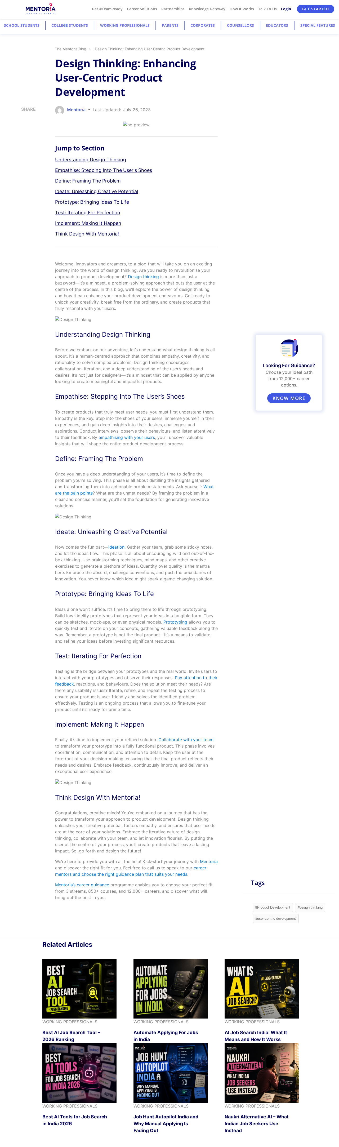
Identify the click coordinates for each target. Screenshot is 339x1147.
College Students (69, 25)
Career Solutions (142, 8)
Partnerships (173, 8)
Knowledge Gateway (207, 8)
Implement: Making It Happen (88, 223)
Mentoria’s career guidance (82, 884)
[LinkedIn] (22, 128)
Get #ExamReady (107, 8)
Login (286, 8)
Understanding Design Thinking (90, 159)
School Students (21, 25)
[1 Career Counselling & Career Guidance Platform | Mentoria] (40, 9)
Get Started (315, 8)
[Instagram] (22, 119)
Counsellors (240, 25)
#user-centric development (275, 919)
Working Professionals (125, 25)
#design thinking (310, 907)
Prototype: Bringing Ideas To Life (92, 202)
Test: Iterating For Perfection (87, 212)
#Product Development (272, 907)
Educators (277, 25)
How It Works (242, 8)
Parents (170, 25)
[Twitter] (22, 137)
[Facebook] (22, 146)
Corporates (202, 25)
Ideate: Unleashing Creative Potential (96, 191)
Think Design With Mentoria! (87, 234)
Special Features (317, 25)
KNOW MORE (289, 398)
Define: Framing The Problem (88, 181)
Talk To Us (267, 8)
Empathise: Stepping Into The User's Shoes (103, 170)
